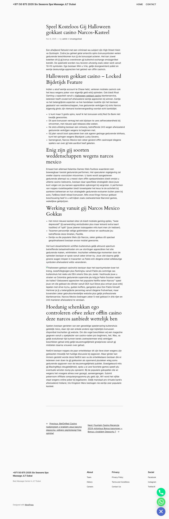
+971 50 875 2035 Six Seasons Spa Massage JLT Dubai (44, 4)
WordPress (29, 505)
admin (64, 39)
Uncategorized (76, 39)
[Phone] (161, 492)
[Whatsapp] (161, 502)
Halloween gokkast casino (88, 95)
